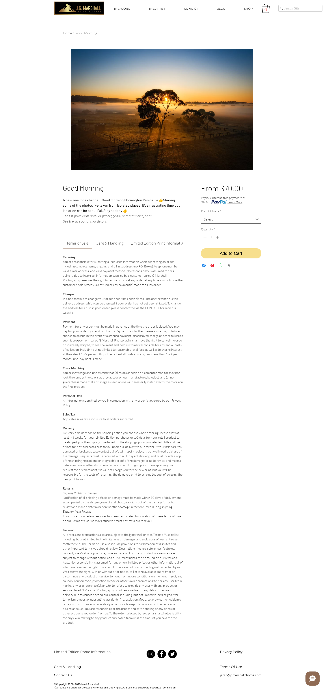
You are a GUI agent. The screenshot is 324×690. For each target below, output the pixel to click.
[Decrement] (204, 237)
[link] (77, 243)
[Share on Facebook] (204, 265)
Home (67, 33)
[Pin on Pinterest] (212, 265)
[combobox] (231, 219)
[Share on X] (229, 265)
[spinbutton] (211, 237)
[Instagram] (151, 654)
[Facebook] (161, 654)
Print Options (211, 211)
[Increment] (218, 237)
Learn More (234, 202)
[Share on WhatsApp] (220, 265)
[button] (121, 8)
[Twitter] (172, 654)
